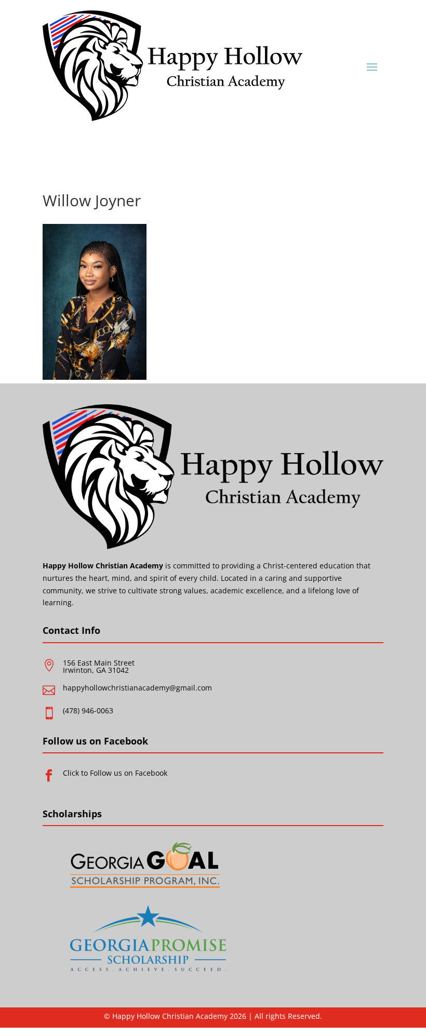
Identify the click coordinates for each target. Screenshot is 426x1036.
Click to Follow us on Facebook (115, 773)
